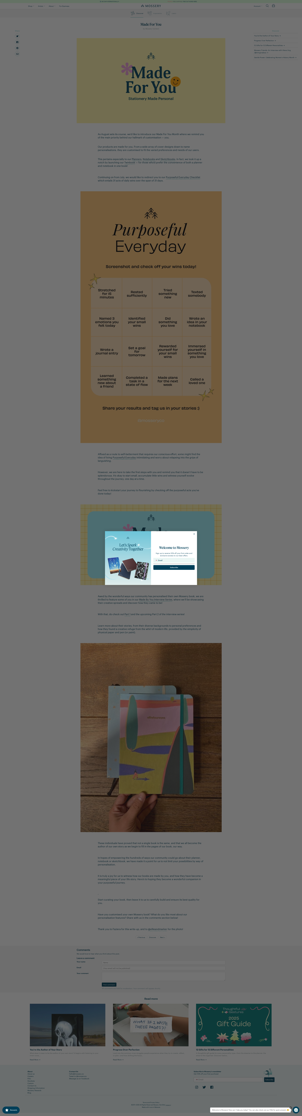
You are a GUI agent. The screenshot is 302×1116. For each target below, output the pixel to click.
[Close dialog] (194, 534)
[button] (296, 1110)
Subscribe (174, 567)
